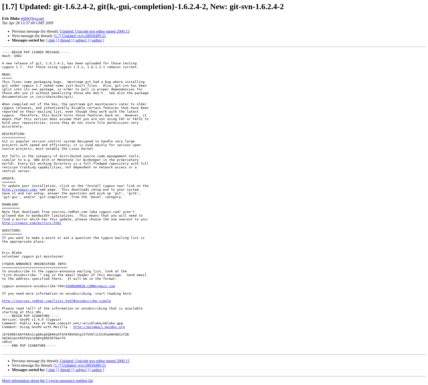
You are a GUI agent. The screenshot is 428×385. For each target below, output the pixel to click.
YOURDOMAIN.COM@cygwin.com (90, 286)
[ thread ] (65, 40)
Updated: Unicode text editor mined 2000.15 (95, 31)
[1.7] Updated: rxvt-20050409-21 (80, 36)
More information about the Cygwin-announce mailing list (47, 381)
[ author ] (97, 40)
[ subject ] (81, 40)
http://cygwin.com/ (20, 189)
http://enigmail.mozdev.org (99, 327)
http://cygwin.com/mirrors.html (31, 223)
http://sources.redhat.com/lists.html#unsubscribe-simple (56, 301)
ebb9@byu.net (32, 18)
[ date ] (51, 40)
